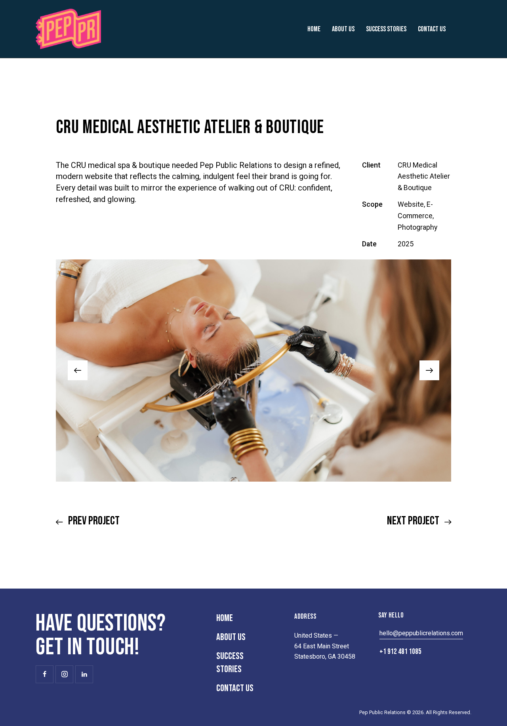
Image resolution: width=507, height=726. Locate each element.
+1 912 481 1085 (400, 651)
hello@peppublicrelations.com (421, 633)
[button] (78, 370)
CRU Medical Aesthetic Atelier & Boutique (424, 176)
